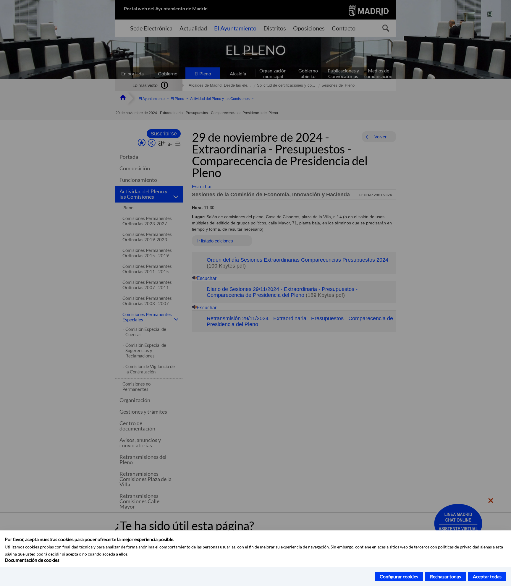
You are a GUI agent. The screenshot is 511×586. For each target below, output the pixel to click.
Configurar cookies (399, 576)
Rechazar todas (445, 576)
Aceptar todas (487, 576)
